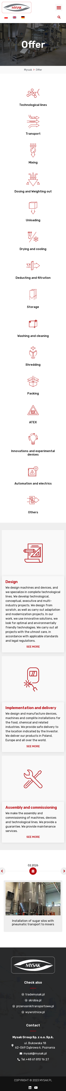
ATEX (33, 422)
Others (33, 512)
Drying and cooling (33, 249)
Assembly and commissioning (31, 807)
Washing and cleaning (33, 336)
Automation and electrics (33, 483)
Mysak (28, 69)
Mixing (33, 162)
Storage (33, 307)
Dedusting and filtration (33, 278)
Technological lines (33, 105)
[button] (58, 7)
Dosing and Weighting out (33, 191)
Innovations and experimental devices (33, 452)
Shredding (33, 364)
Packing (33, 393)
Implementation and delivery (31, 708)
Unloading (33, 220)
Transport (33, 133)
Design (12, 582)
